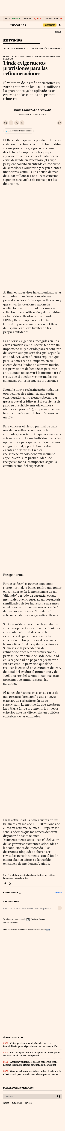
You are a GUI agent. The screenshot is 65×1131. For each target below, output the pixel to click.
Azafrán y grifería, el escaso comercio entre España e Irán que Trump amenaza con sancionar (30, 1063)
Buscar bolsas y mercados (18, 1088)
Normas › (57, 892)
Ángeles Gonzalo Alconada (32, 110)
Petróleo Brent (51, 19)
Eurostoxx (17, 1103)
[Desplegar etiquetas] (60, 908)
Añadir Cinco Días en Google (20, 131)
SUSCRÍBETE (50, 25)
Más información (10, 922)
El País (58, 32)
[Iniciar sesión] (60, 25)
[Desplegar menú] (5, 25)
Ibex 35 (8, 19)
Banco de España (11, 908)
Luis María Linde (30, 908)
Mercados (12, 40)
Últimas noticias (13, 1037)
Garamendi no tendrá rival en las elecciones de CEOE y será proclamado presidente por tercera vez (32, 1073)
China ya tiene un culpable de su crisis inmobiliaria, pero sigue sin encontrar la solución (30, 1045)
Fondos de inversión (38, 48)
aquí (48, 929)
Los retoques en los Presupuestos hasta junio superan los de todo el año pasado (31, 1054)
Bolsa (6, 48)
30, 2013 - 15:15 (36, 115)
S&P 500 (28, 19)
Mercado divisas (19, 48)
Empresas (44, 908)
